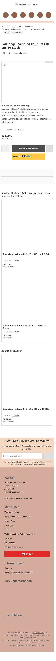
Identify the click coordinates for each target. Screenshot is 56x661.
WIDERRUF (27, 554)
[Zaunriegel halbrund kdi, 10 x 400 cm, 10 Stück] (27, 381)
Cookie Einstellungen (13, 547)
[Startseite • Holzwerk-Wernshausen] (27, 4)
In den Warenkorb (28, 148)
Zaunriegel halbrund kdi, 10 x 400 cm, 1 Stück (26, 254)
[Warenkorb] (40, 15)
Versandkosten (38, 632)
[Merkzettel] (31, 15)
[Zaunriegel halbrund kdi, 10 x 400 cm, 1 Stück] (27, 226)
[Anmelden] (23, 15)
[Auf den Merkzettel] (49, 148)
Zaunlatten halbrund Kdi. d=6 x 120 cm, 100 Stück (25, 326)
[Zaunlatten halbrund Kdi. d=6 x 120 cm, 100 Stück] (27, 298)
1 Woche (19, 129)
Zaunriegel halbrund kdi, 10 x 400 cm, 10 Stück (27, 409)
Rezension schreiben (17, 53)
